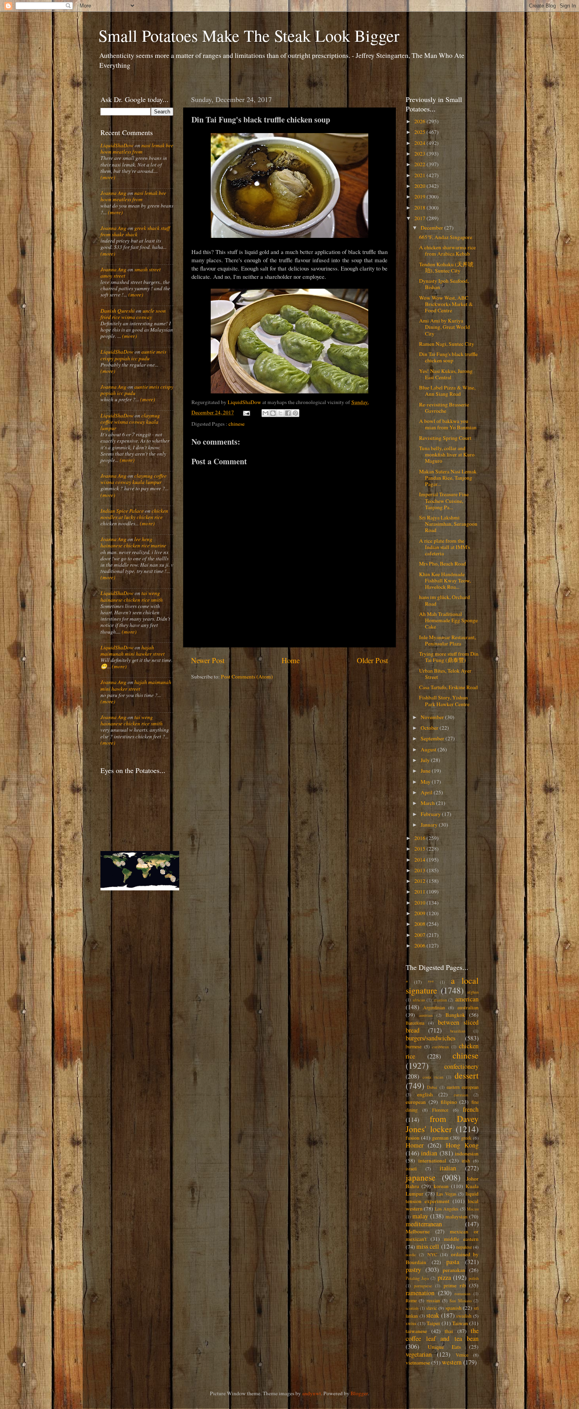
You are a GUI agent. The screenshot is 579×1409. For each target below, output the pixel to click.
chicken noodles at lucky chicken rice (134, 514)
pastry (413, 1269)
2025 (420, 131)
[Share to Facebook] (288, 413)
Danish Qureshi (117, 310)
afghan (473, 992)
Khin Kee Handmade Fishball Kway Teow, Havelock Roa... (445, 580)
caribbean (440, 1046)
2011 (420, 891)
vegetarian (419, 1354)
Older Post (372, 660)
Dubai (432, 1087)
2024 (420, 142)
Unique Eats (444, 1346)
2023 (420, 153)
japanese (421, 1177)
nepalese (464, 1247)
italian (448, 1168)
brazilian (457, 1031)
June (426, 770)
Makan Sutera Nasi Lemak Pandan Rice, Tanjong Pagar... (448, 478)
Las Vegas (446, 1193)
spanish (453, 1307)
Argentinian (434, 1007)
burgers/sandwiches (430, 1038)
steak (432, 1315)
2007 (420, 934)
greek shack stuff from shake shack (135, 231)
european (416, 1101)
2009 (420, 913)
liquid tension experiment (442, 1197)
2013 (420, 870)
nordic (411, 1254)
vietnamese (418, 1362)
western (452, 1362)
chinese (236, 423)
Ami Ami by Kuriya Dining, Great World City (444, 327)
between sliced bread (442, 1026)
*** (431, 982)
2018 (420, 207)
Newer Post (208, 660)
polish (474, 1278)
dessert (467, 1075)
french (471, 1109)
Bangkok (455, 1014)
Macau (473, 1209)
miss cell (427, 1246)
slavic (431, 1308)
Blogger (359, 1393)
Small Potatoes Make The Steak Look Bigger (248, 35)
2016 (420, 838)
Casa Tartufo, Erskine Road (448, 687)
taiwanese (416, 1331)
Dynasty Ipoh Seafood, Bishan (444, 284)
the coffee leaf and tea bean (442, 1334)
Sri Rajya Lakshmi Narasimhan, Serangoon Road (448, 524)
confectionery (461, 1066)
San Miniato (460, 1300)
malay (420, 1216)
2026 (420, 121)
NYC (432, 1254)
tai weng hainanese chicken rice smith (131, 596)
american (467, 999)
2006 (420, 945)
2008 (420, 923)
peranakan (454, 1270)
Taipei (433, 1323)
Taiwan (460, 1323)
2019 (420, 196)
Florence (440, 1110)
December (432, 227)
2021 (420, 175)
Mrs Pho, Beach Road (442, 563)
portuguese (423, 1285)
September (433, 738)
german (440, 1137)
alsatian (440, 1000)
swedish (463, 1316)
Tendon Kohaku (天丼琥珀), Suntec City (446, 267)
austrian (425, 1015)
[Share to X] (280, 413)
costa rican (433, 1077)
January (430, 824)
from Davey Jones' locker (442, 1124)
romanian (462, 1293)
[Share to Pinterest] (295, 413)
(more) (107, 177)
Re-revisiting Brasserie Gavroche (444, 407)
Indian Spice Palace (122, 510)
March (428, 802)
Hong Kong (462, 1145)
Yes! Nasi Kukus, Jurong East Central (446, 374)
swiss (411, 1323)
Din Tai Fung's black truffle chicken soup (448, 357)
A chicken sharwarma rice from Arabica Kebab (447, 250)
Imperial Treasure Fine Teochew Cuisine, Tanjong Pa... (444, 500)
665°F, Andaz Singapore (445, 237)
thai (449, 1331)
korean (441, 1186)
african (419, 1000)
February (431, 814)
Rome (411, 1300)
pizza (444, 1277)
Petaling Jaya (417, 1278)
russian (433, 1300)
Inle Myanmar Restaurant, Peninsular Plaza (447, 640)
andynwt (311, 1393)
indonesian (467, 1153)
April (427, 792)
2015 (420, 848)
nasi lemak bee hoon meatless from (136, 148)
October (430, 727)
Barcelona (415, 1023)
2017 (420, 218)
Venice (462, 1355)
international (432, 1160)
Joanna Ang (113, 193)
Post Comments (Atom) (247, 676)
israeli (411, 1168)
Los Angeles (446, 1208)
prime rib (455, 1285)
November (433, 717)
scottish (412, 1308)
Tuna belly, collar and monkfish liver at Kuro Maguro (447, 454)
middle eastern (461, 1238)
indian (429, 1153)
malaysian (456, 1216)
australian (468, 1007)
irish (466, 1160)
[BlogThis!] (273, 413)
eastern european (463, 1087)
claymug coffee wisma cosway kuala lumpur (130, 422)
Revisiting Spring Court (445, 437)
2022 (420, 164)
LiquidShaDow (117, 145)
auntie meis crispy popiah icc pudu (133, 355)
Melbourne (418, 1231)
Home (291, 660)
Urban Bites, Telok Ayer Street (445, 673)
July (426, 760)
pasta (452, 1261)
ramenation (420, 1292)
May (426, 781)
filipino (449, 1101)
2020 (420, 185)
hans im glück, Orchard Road (444, 600)
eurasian (461, 1095)
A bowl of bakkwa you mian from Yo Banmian (448, 424)
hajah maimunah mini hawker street (132, 650)
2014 (420, 859)
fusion (412, 1137)
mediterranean (424, 1224)
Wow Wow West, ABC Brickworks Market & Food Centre (446, 304)
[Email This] (265, 413)
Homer (414, 1145)
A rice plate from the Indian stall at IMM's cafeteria (444, 547)
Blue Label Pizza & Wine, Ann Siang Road (447, 390)
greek (466, 1138)
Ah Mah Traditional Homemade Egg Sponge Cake (448, 620)
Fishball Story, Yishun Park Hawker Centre (444, 700)
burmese (413, 1046)
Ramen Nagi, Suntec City (446, 343)
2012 (420, 880)
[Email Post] (246, 412)
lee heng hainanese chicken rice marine (133, 542)
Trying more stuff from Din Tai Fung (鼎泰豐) (449, 657)
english (425, 1094)
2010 (420, 902)
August (429, 749)
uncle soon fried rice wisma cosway (133, 314)
